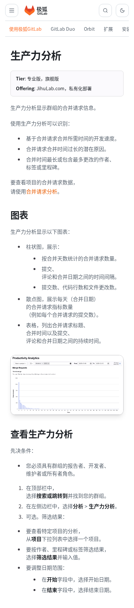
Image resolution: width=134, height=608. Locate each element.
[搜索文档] (105, 10)
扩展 (108, 28)
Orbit (89, 28)
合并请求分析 (41, 191)
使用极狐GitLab (25, 28)
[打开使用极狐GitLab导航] (11, 10)
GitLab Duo (63, 28)
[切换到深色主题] (122, 10)
